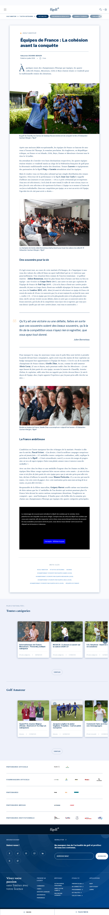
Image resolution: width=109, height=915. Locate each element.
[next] (101, 16)
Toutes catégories (26, 16)
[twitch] (18, 860)
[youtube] (34, 853)
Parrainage (41, 897)
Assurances (41, 894)
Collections (76, 895)
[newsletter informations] (66, 840)
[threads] (9, 860)
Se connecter (77, 886)
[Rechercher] (100, 9)
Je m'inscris (102, 856)
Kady (91, 883)
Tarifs (39, 888)
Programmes (76, 889)
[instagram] (26, 853)
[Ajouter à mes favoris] (21, 624)
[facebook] (9, 853)
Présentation (77, 883)
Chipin (91, 889)
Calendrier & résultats (60, 16)
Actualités (43, 16)
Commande (40, 885)
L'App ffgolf (93, 886)
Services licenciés (43, 891)
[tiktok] (18, 853)
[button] (5, 9)
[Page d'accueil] (54, 9)
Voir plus (57, 672)
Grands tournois (80, 16)
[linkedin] (43, 853)
